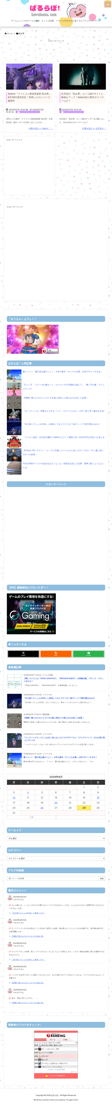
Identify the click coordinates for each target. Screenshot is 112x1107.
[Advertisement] (56, 50)
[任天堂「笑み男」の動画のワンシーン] (82, 76)
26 (41, 807)
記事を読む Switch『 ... (41, 128)
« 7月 (31, 817)
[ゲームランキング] (33, 339)
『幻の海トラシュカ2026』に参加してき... (28, 913)
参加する (74, 1072)
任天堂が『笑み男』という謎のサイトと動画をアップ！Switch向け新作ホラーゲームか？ (82, 97)
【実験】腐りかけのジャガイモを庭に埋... (27, 936)
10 (14, 797)
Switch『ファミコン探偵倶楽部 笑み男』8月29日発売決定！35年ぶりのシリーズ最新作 (29, 97)
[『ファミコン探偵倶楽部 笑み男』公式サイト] (29, 76)
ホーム (10, 33)
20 (55, 802)
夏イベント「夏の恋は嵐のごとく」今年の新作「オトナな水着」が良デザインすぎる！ (63, 371)
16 (98, 797)
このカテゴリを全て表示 (56, 1069)
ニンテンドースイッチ (29, 112)
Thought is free (72, 1100)
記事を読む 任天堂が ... (94, 128)
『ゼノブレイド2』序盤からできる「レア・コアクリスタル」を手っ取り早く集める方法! (63, 411)
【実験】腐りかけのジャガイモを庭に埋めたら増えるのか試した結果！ (55, 398)
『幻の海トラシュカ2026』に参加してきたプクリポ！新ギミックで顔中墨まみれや (61, 424)
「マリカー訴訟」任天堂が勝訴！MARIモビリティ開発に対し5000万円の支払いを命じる (64, 437)
